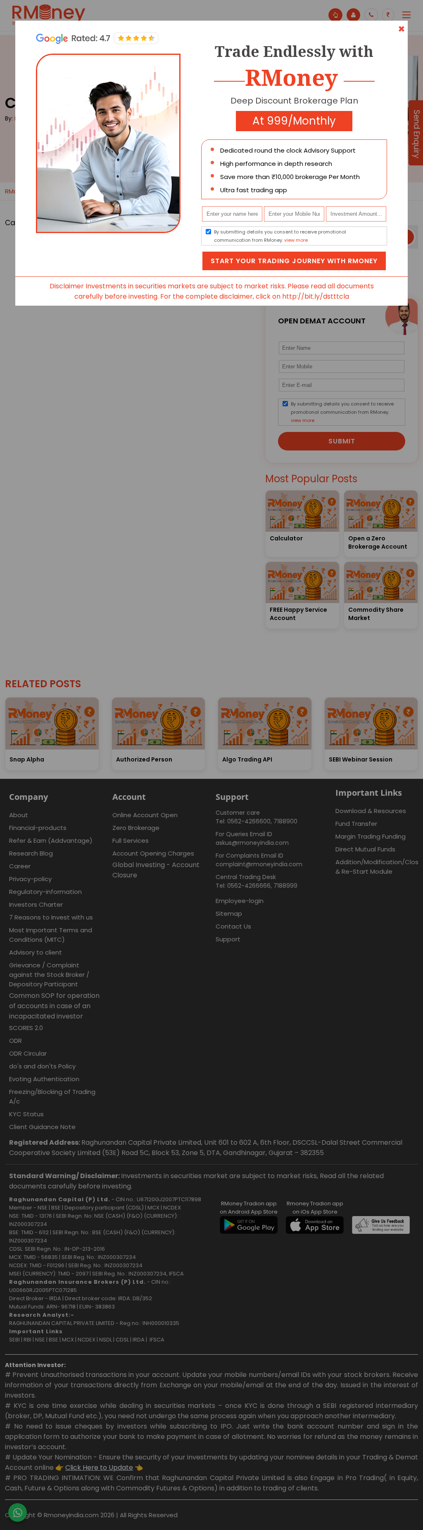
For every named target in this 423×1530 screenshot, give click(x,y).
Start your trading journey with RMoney (294, 261)
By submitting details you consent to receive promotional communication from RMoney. (280, 236)
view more (296, 240)
